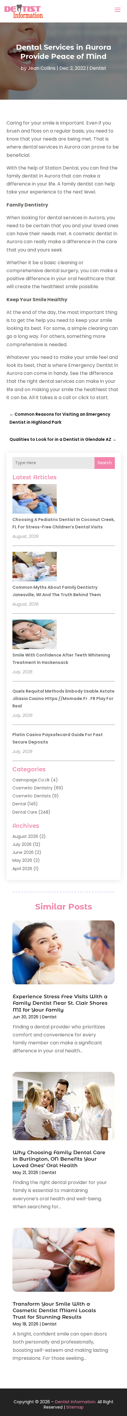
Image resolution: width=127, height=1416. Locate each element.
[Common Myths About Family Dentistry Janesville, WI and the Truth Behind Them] (34, 567)
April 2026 (22, 869)
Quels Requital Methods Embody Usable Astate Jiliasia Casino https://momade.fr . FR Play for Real (63, 698)
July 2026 (22, 844)
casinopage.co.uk (31, 780)
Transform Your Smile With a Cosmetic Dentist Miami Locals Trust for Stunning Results (54, 1310)
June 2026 (23, 852)
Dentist (97, 68)
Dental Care (24, 812)
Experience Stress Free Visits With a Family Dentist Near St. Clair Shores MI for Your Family (60, 1003)
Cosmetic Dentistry (32, 788)
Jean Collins (42, 68)
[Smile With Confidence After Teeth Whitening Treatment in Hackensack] (34, 635)
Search (104, 463)
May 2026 (22, 860)
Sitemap (75, 1407)
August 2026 (25, 836)
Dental (19, 804)
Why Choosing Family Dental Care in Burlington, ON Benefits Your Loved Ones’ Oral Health (59, 1158)
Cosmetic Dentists (31, 796)
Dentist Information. (75, 1402)
